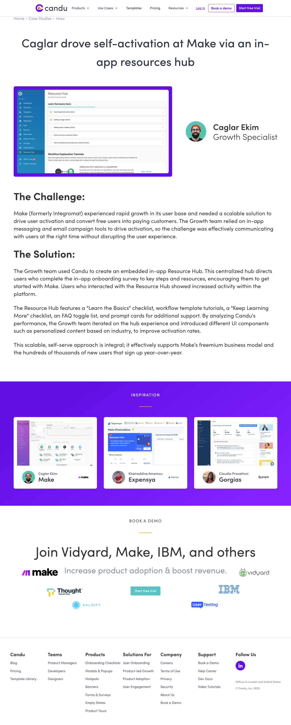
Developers (56, 671)
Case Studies (40, 18)
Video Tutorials (209, 687)
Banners (91, 687)
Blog (13, 663)
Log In (200, 8)
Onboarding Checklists (103, 663)
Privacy (166, 679)
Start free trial (249, 8)
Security (166, 687)
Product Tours (96, 711)
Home (19, 18)
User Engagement (137, 687)
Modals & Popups (98, 671)
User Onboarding (136, 663)
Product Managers (62, 663)
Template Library (23, 679)
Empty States (95, 702)
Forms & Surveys (98, 695)
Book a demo (221, 8)
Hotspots (92, 679)
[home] (52, 8)
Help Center (207, 671)
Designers (55, 679)
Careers (166, 663)
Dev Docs (205, 679)
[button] (80, 7)
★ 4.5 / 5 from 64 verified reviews (258, 692)
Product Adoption (136, 679)
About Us (167, 695)
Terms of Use (170, 671)
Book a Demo (170, 702)
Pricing (155, 8)
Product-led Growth (138, 671)
